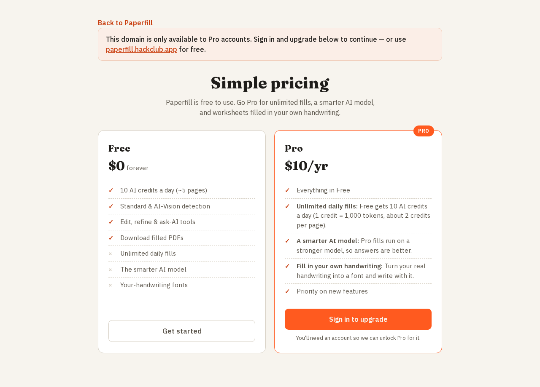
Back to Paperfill (125, 23)
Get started (182, 331)
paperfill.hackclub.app (141, 49)
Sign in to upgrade (358, 319)
